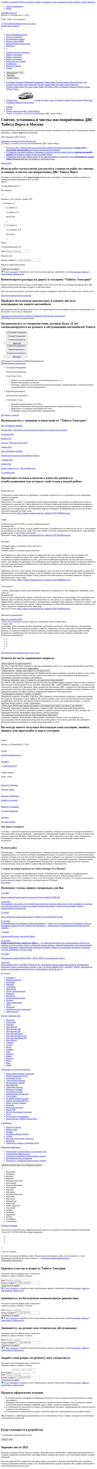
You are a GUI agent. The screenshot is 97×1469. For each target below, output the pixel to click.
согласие (13, 272)
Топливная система (14, 1092)
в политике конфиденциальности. (55, 1258)
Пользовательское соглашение (19, 1158)
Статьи (9, 1136)
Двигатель (11, 989)
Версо (8, 1061)
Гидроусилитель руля (15, 998)
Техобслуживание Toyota (17, 1076)
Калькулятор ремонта (10, 26)
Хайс (8, 1052)
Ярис (8, 1063)
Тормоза (10, 993)
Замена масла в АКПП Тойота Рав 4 (21, 1119)
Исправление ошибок (15, 1083)
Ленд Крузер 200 (13, 1031)
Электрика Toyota (13, 1078)
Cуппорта (11, 987)
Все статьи (5, 882)
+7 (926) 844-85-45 (9, 24)
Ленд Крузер (11, 1027)
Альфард (10, 1049)
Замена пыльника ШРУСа (17, 1101)
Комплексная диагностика (17, 1094)
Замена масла (12, 1011)
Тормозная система (14, 1087)
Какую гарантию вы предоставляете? (16, 664)
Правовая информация (11, 1147)
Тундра (9, 1045)
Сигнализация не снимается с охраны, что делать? (21, 694)
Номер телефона (8, 260)
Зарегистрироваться (14, 6)
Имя (3, 251)
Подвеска (10, 996)
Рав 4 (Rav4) (11, 1040)
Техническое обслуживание (18, 1009)
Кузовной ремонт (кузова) (17, 1098)
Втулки (9, 1000)
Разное (10, 984)
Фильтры (10, 1007)
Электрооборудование (15, 1080)
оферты (85, 272)
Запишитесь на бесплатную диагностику (18, 141)
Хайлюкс (10, 1025)
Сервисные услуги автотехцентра (15, 1069)
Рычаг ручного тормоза (16, 1103)
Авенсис (10, 1054)
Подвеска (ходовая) (14, 1089)
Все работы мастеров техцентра (19, 1138)
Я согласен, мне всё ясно (12, 1261)
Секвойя (9, 1043)
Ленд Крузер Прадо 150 (16, 1038)
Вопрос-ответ (12, 1129)
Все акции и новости (10, 415)
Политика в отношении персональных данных (26, 1161)
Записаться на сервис (10, 269)
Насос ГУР (10, 1110)
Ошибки (10, 978)
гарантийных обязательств (12, 274)
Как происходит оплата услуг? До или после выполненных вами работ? (29, 715)
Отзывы (9, 1132)
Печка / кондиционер (15, 991)
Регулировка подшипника (17, 1116)
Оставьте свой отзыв (31, 653)
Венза (8, 1047)
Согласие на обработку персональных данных (26, 1156)
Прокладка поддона (14, 1107)
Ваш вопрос (6, 1372)
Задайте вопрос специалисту (13, 363)
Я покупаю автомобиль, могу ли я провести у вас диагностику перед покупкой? (32, 680)
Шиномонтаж (12, 1085)
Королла (9, 1058)
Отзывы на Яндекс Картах (17, 1134)
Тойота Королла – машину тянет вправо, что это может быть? (26, 671)
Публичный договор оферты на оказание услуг (26, 1152)
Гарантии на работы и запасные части (22, 1143)
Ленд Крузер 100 (13, 1029)
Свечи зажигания (14, 1002)
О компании (6, 1123)
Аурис (8, 1065)
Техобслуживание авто (11, 1016)
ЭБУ (8, 1005)
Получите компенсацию (16, 295)
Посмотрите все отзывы (11, 653)
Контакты (10, 1141)
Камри (9, 1056)
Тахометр (10, 982)
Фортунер (10, 1020)
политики (76, 272)
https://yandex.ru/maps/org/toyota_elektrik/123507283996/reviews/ (43, 513)
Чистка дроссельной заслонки (19, 1112)
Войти (9, 9)
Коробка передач (13, 980)
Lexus (8, 1114)
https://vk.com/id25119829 (11, 619)
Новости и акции (13, 1127)
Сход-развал (11, 1096)
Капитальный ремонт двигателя (20, 1074)
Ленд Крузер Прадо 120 (16, 1036)
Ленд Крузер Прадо (14, 1034)
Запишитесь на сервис (26, 24)
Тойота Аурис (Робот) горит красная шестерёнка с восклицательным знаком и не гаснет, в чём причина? (42, 706)
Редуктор (10, 1105)
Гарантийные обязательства (18, 1154)
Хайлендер (11, 1022)
